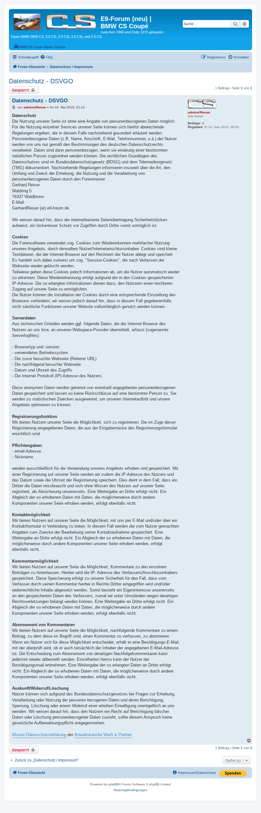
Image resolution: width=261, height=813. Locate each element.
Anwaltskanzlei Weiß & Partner (103, 734)
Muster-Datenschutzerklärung (39, 734)
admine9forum (199, 112)
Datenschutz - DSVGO (41, 81)
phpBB (114, 784)
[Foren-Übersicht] (56, 20)
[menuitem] (46, 57)
